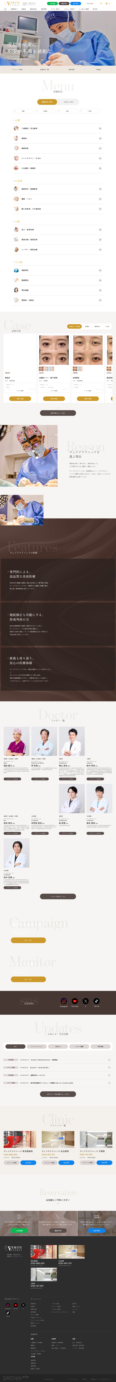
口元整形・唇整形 (36, 1354)
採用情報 (33, 1326)
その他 (89, 111)
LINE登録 (52, 3)
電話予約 (64, 3)
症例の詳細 (20, 399)
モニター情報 (35, 1315)
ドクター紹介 (55, 1303)
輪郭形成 (97, 326)
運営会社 (85, 1379)
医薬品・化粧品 (35, 1369)
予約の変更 (90, 3)
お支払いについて (36, 1317)
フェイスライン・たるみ (38, 1351)
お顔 (23, 111)
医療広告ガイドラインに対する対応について (101, 1379)
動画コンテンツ (35, 1323)
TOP (5, 9)
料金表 (24, 9)
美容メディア (76, 1306)
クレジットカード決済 (37, 1320)
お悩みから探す (69, 102)
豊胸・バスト (55, 1345)
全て (15, 1046)
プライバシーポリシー (73, 1379)
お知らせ (58, 1046)
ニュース (75, 1309)
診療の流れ (33, 9)
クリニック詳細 (11, 1163)
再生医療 (33, 1366)
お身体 (45, 111)
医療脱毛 (33, 1363)
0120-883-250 (10, 1154)
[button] (7, 368)
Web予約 (75, 3)
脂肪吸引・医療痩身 (57, 1342)
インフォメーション (37, 1046)
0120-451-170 (48, 1154)
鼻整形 (87, 326)
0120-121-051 (86, 1154)
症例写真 (44, 9)
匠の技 (95, 9)
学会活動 (100, 1046)
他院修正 (33, 1360)
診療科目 (33, 1303)
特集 (73, 1312)
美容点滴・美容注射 (78, 1345)
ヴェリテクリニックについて (60, 1312)
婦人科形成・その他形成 (59, 1348)
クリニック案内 (17, 69)
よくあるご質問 (84, 9)
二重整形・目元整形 (36, 1342)
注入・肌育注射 (76, 1342)
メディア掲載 (79, 1046)
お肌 (67, 111)
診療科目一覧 (44, 69)
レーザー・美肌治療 (78, 1348)
